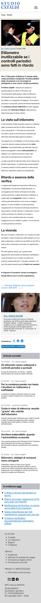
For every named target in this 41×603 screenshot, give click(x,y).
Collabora (12, 545)
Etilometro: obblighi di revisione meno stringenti (18, 459)
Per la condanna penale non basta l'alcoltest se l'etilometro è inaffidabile (19, 387)
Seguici (11, 542)
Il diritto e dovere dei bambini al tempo (20, 494)
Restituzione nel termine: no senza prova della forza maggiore (21, 506)
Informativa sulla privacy (19, 572)
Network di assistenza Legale (21, 557)
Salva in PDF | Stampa (13, 346)
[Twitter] (14, 340)
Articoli (9, 15)
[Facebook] (18, 340)
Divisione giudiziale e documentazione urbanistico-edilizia (19, 521)
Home (3, 15)
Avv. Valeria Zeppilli (8, 49)
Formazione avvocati (17, 562)
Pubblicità (12, 555)
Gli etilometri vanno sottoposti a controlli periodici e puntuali (18, 366)
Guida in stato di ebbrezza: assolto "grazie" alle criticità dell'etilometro (20, 411)
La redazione (14, 540)
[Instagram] (9, 579)
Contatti (11, 537)
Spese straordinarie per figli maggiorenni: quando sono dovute (21, 513)
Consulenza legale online (20, 560)
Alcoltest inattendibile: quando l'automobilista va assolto (18, 436)
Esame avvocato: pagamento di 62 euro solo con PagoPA (21, 500)
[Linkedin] (22, 340)
